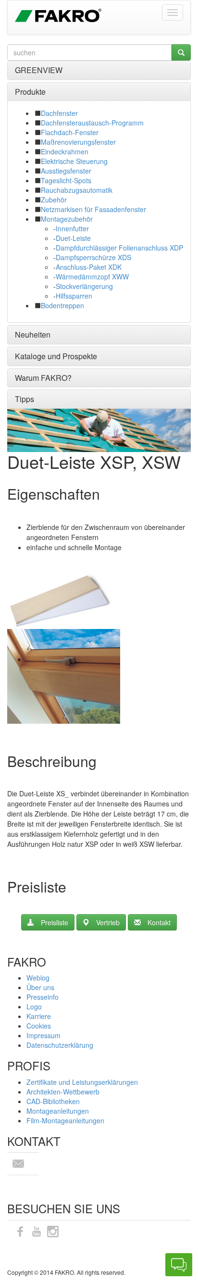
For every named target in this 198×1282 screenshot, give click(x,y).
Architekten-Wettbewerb (62, 1091)
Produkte (30, 91)
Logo (34, 1006)
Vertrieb (108, 922)
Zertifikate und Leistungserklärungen (82, 1082)
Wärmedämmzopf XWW (92, 276)
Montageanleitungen (57, 1111)
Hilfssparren (74, 296)
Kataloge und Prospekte (56, 356)
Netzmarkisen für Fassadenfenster (93, 209)
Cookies (38, 1026)
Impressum (43, 1035)
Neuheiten (32, 334)
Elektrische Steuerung (74, 161)
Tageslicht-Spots (66, 180)
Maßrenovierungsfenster (78, 142)
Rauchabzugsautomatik (76, 190)
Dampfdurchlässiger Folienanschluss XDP (119, 247)
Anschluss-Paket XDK (89, 267)
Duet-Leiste (73, 238)
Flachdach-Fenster (70, 132)
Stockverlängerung (84, 286)
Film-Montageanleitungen (65, 1120)
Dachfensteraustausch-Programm (92, 122)
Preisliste (54, 922)
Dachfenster (59, 113)
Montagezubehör (67, 219)
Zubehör (54, 199)
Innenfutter (72, 228)
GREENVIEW (38, 69)
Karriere (38, 1016)
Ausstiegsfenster (66, 171)
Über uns (40, 987)
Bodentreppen (62, 305)
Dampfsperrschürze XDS (93, 257)
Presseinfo (42, 997)
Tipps (24, 398)
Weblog (38, 977)
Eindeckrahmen (64, 151)
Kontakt (159, 922)
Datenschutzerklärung (59, 1045)
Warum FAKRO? (43, 377)
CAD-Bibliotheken (53, 1101)
